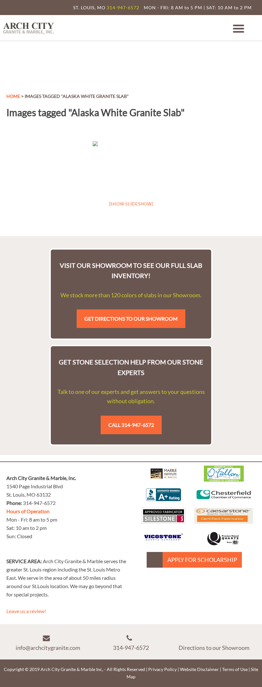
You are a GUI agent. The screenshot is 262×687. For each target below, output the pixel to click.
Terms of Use (235, 669)
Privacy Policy (162, 669)
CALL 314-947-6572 (131, 425)
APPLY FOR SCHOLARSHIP (202, 559)
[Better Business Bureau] (163, 498)
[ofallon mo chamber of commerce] (224, 479)
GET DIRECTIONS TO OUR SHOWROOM (131, 319)
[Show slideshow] (131, 203)
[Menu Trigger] (238, 28)
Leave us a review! (26, 611)
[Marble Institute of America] (163, 479)
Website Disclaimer (199, 669)
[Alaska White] (131, 166)
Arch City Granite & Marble (29, 27)
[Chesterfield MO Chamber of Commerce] (224, 500)
